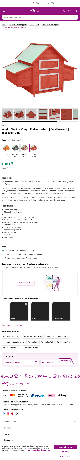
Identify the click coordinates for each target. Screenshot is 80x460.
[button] (6, 151)
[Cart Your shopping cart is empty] (76, 11)
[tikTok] (17, 413)
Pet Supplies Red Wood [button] (11, 348)
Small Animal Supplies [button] (31, 348)
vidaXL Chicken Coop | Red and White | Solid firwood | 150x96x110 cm (35, 130)
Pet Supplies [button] (32, 342)
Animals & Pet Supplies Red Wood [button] (14, 342)
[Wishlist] (69, 11)
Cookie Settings (65, 456)
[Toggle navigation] (4, 10)
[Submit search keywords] (75, 17)
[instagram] (8, 413)
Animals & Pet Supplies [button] (11, 336)
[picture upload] (52, 283)
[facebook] (4, 413)
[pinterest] (12, 413)
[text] (7, 164)
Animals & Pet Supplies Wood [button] (57, 336)
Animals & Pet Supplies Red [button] (33, 336)
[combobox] (40, 17)
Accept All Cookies (65, 447)
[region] (39, 451)
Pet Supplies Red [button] (47, 342)
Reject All (65, 452)
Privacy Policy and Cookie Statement (38, 450)
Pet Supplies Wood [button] (63, 342)
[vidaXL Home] (34, 10)
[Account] (63, 11)
